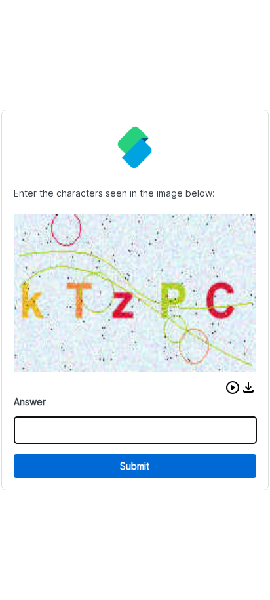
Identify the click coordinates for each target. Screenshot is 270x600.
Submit (134, 465)
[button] (233, 387)
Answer (30, 401)
